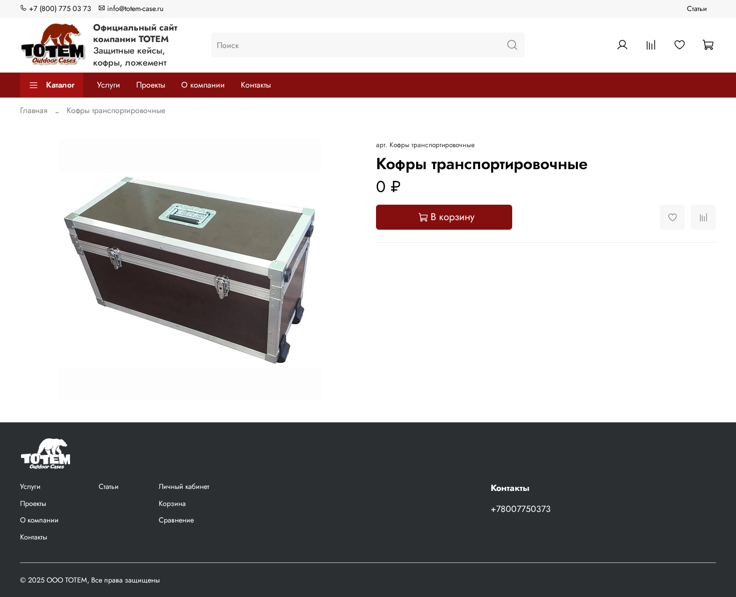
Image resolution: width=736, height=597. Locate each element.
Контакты (256, 85)
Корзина (172, 503)
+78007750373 (521, 508)
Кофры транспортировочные (116, 110)
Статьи (697, 9)
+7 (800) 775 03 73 (59, 9)
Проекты (150, 85)
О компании (203, 85)
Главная (34, 110)
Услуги (108, 85)
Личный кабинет (184, 486)
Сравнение (176, 520)
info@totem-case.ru (134, 9)
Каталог (60, 85)
